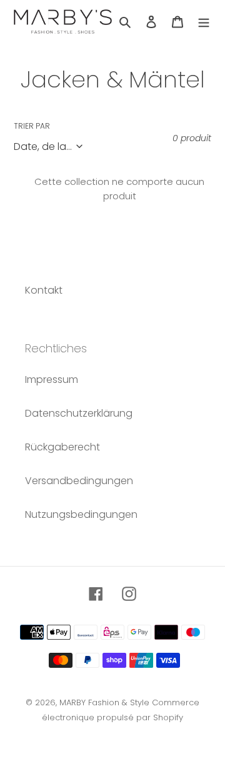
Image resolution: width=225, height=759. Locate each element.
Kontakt (43, 290)
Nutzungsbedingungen (81, 514)
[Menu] (204, 21)
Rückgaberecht (62, 447)
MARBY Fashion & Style (104, 702)
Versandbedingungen (79, 481)
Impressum (51, 379)
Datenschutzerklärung (78, 413)
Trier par (32, 126)
